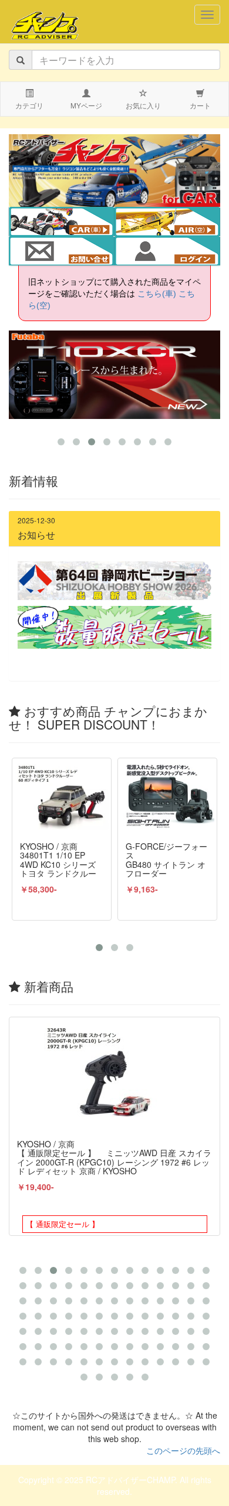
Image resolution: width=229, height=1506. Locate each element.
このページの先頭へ (183, 1450)
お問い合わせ (61, 252)
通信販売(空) (175, 223)
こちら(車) (156, 293)
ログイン (167, 252)
